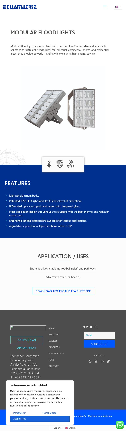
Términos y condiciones (100, 416)
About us (54, 335)
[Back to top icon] (111, 425)
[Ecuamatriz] (20, 7)
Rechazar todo (49, 413)
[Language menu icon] (118, 7)
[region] (40, 402)
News (51, 360)
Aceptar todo (19, 419)
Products (54, 347)
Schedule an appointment (26, 341)
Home (51, 328)
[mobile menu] (105, 6)
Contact (54, 366)
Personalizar (19, 413)
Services (53, 341)
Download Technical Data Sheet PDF (63, 291)
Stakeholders (56, 353)
